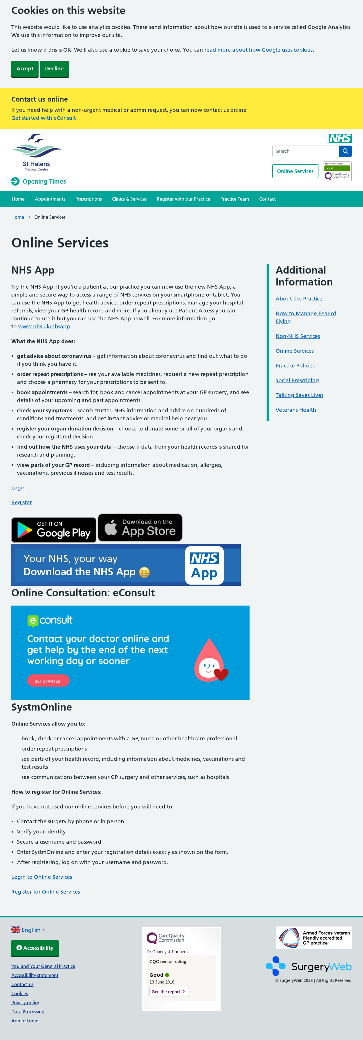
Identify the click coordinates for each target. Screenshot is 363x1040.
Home (18, 199)
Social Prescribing (297, 380)
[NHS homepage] (38, 153)
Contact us (22, 984)
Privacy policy (25, 1002)
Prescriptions (88, 199)
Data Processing (28, 1011)
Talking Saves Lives (299, 395)
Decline (54, 68)
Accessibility (38, 948)
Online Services (295, 171)
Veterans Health (296, 410)
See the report (166, 991)
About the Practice (299, 298)
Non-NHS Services (298, 336)
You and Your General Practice (43, 966)
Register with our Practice (183, 199)
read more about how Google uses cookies (258, 50)
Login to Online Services (41, 877)
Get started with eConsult (43, 118)
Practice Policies (295, 365)
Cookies (19, 993)
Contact (267, 199)
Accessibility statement (34, 975)
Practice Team (234, 199)
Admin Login (25, 1021)
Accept (24, 68)
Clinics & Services (129, 199)
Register (21, 502)
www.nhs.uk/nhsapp (44, 326)
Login (18, 487)
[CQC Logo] (166, 943)
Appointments (50, 199)
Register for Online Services (45, 891)
